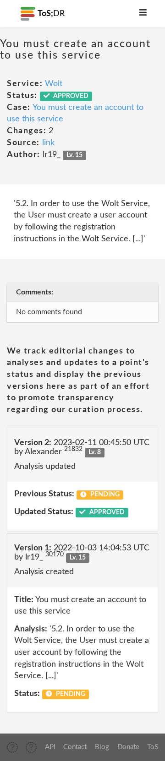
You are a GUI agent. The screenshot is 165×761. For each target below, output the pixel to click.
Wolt (53, 84)
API (50, 747)
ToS (152, 747)
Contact (75, 747)
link (48, 143)
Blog (102, 747)
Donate (128, 747)
